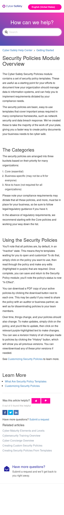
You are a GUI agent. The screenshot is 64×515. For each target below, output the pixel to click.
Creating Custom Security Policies (22, 445)
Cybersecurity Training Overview (21, 435)
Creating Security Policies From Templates (27, 450)
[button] (36, 401)
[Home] (12, 5)
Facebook (4, 412)
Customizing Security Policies (25, 359)
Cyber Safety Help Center (17, 50)
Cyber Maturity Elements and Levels (23, 430)
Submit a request (39, 419)
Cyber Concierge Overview (18, 440)
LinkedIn (16, 412)
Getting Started (45, 50)
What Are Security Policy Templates (25, 381)
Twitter (10, 412)
